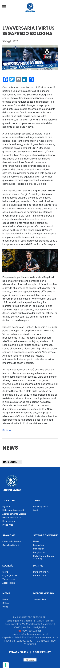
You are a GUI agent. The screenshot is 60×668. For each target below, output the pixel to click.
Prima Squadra (40, 506)
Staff (35, 510)
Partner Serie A (40, 572)
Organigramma (9, 575)
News (36, 541)
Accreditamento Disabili (14, 514)
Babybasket (39, 552)
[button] (4, 6)
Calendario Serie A (11, 541)
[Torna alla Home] (30, 6)
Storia (5, 572)
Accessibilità (8, 582)
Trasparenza (8, 579)
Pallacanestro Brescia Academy (43, 557)
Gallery (5, 603)
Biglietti (6, 506)
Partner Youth (40, 575)
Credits (30, 660)
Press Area (7, 525)
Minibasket (38, 548)
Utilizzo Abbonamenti (13, 510)
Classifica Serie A (11, 545)
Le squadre (38, 545)
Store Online (39, 599)
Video (5, 606)
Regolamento (9, 521)
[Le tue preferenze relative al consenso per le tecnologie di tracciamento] (6, 665)
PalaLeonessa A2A (11, 517)
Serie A (6, 430)
